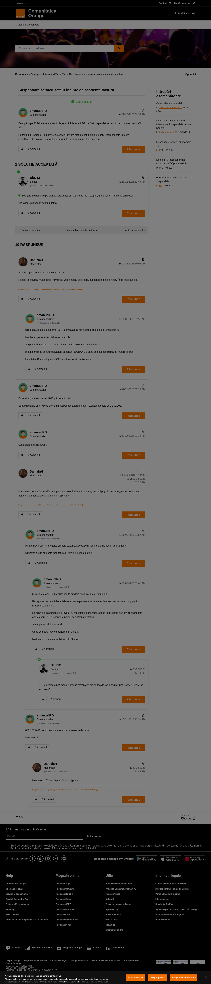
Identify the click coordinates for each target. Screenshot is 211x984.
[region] (105, 977)
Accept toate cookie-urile (183, 977)
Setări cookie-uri (135, 977)
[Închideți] (206, 977)
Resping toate (157, 977)
